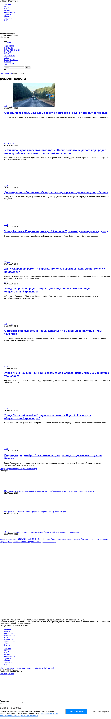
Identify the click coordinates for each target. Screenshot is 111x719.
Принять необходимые (100, 712)
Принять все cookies (76, 712)
